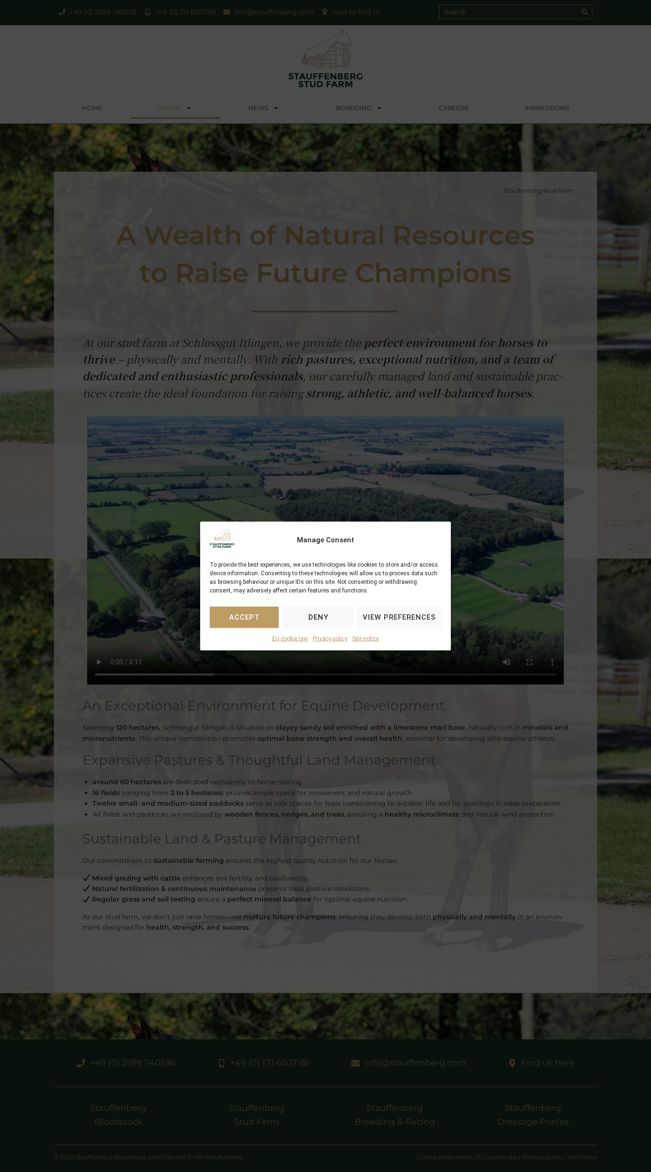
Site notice (365, 638)
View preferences (399, 617)
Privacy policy (330, 638)
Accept (244, 617)
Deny (318, 617)
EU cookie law (290, 638)
